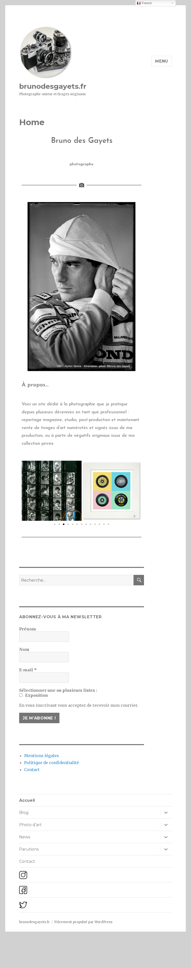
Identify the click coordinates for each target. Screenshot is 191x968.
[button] (54, 524)
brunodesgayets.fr (52, 86)
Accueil (27, 800)
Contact (32, 769)
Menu (161, 61)
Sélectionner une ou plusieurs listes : (58, 690)
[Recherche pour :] (76, 580)
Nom (24, 649)
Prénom (27, 628)
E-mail (28, 669)
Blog (24, 812)
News (24, 837)
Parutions (29, 849)
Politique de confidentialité (51, 762)
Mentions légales (41, 755)
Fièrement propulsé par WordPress (83, 922)
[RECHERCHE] (139, 580)
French (146, 3)
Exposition (36, 695)
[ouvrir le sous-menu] (166, 812)
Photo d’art (30, 824)
